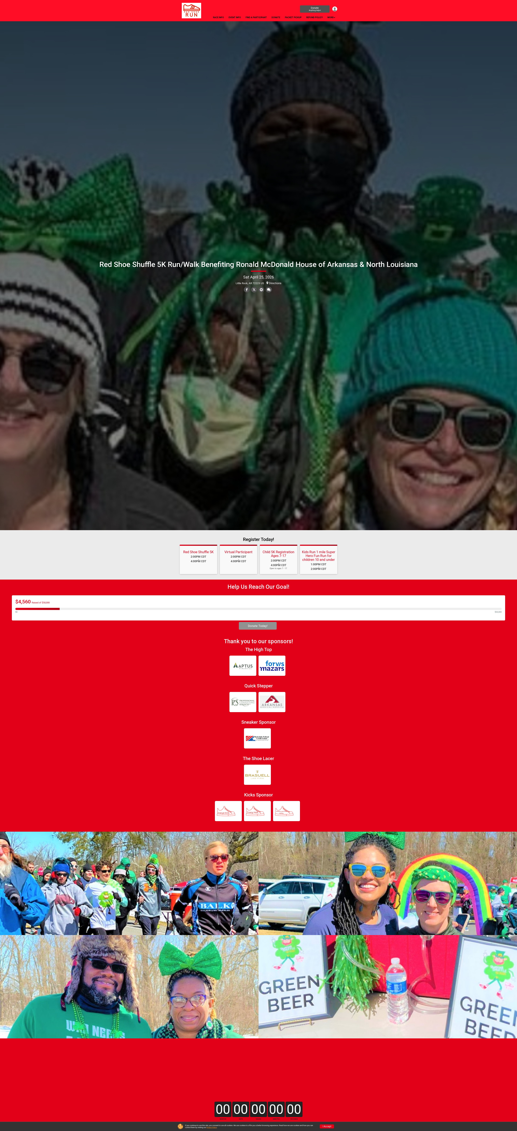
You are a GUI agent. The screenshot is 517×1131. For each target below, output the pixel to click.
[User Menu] (334, 8)
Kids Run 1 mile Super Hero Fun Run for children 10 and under (318, 556)
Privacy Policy (212, 1127)
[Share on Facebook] (247, 289)
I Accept (326, 1126)
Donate (315, 8)
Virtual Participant (238, 552)
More (330, 17)
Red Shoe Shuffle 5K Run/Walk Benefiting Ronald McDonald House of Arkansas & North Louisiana (258, 264)
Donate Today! (258, 626)
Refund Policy (314, 17)
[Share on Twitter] (254, 289)
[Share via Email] (261, 289)
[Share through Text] (269, 289)
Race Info (218, 17)
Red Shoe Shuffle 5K (198, 552)
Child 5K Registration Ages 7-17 (278, 554)
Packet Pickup (293, 17)
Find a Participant (256, 17)
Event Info (235, 17)
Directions (275, 283)
